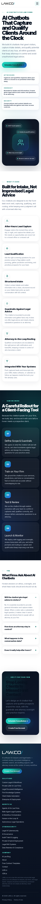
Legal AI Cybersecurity (10, 831)
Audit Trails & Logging (10, 837)
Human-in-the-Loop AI (10, 818)
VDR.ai (4, 873)
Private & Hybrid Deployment (12, 841)
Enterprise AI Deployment (11, 799)
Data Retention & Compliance (12, 848)
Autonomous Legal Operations (13, 822)
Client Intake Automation (10, 796)
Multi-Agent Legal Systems (11, 812)
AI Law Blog (6, 856)
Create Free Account (16, 728)
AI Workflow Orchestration (11, 815)
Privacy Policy (7, 900)
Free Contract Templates (11, 863)
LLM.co (4, 870)
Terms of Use (18, 900)
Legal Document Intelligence (12, 789)
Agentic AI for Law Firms (10, 808)
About (4, 860)
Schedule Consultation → (14, 65)
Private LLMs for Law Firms (11, 786)
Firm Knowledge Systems (11, 792)
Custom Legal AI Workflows (12, 782)
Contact (5, 867)
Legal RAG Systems (9, 844)
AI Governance (7, 834)
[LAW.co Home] (8, 3)
